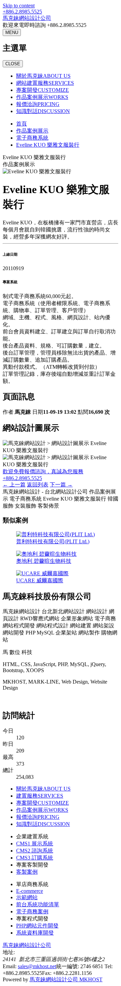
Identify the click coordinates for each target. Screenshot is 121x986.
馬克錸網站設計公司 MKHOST (66, 979)
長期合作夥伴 (19, 699)
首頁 (21, 123)
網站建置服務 (45, 83)
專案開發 (42, 90)
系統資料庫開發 (35, 933)
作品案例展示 (42, 97)
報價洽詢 (37, 104)
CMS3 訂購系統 (34, 858)
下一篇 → (61, 484)
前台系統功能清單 (37, 904)
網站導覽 (47, 699)
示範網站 (27, 897)
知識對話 (43, 111)
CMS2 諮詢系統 (34, 850)
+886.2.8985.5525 (22, 11)
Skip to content (19, 5)
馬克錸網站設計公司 (27, 18)
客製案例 (27, 872)
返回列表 (37, 484)
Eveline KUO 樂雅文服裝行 (47, 145)
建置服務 (39, 796)
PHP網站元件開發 (37, 925)
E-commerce (29, 891)
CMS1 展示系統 (34, 843)
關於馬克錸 (43, 76)
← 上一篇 (14, 484)
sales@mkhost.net (37, 966)
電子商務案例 (32, 911)
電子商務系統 (32, 138)
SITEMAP (70, 699)
